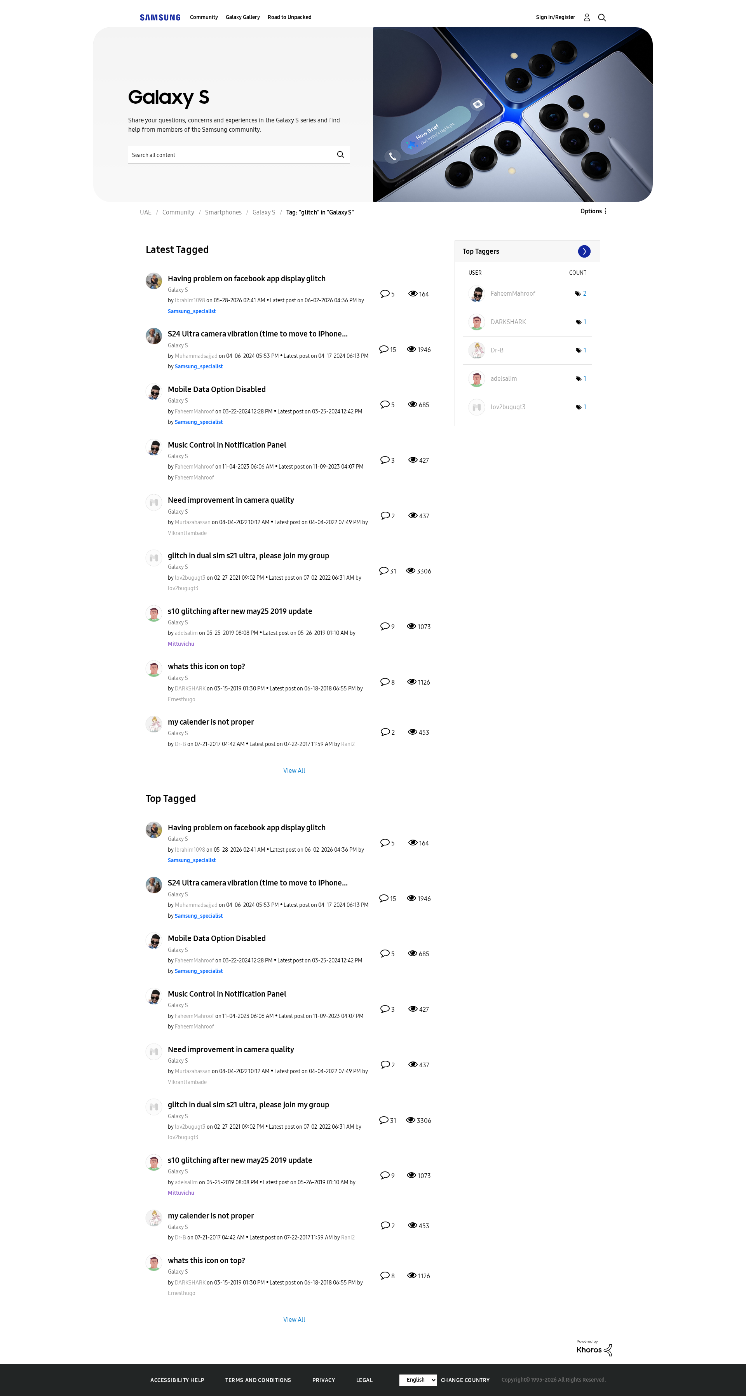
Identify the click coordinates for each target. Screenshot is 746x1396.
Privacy (323, 1380)
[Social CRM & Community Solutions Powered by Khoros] (594, 1347)
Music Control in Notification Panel (227, 445)
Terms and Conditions (258, 1380)
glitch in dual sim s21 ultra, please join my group (248, 555)
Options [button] (591, 211)
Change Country (465, 1380)
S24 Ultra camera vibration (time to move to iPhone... (258, 333)
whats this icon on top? (206, 666)
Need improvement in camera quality (231, 500)
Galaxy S (178, 290)
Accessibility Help (177, 1380)
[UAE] (160, 17)
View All (294, 770)
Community (204, 17)
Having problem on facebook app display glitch (247, 278)
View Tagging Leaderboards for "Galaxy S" (527, 251)
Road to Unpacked (290, 17)
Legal (364, 1380)
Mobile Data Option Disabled (217, 389)
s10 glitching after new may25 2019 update (240, 611)
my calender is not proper (211, 722)
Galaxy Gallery (243, 17)
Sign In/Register (555, 17)
